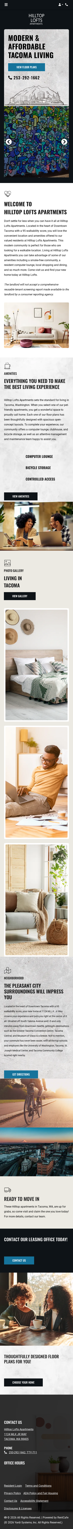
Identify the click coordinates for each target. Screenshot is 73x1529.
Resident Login (13, 1485)
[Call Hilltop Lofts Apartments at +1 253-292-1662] (67, 4)
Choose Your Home (23, 1382)
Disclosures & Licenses (18, 1508)
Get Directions (21, 1074)
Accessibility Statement (34, 1500)
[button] (60, 4)
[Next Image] (64, 142)
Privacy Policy (12, 1493)
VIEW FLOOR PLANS (26, 67)
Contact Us (10, 1500)
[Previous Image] (9, 142)
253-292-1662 (26, 77)
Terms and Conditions (38, 1485)
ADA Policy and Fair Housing (40, 1493)
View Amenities (20, 496)
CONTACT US (19, 1260)
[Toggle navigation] (6, 4)
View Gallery (19, 596)
